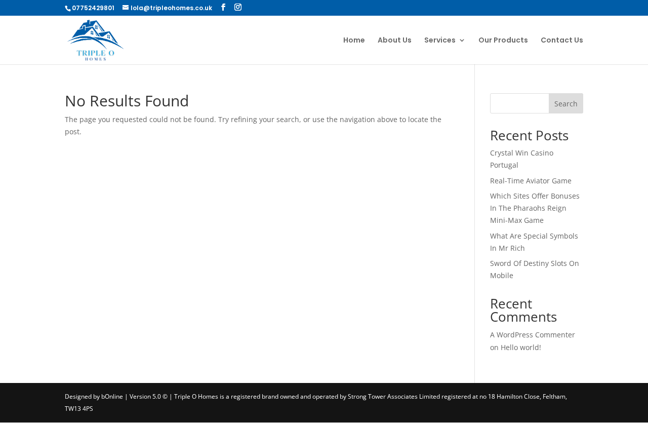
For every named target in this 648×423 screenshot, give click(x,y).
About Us (395, 40)
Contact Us (562, 40)
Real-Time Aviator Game (531, 180)
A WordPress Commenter (532, 334)
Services (440, 40)
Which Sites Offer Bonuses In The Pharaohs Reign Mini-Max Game (535, 208)
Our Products (503, 40)
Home (354, 40)
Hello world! (521, 347)
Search (566, 103)
